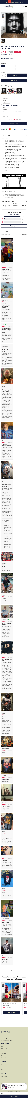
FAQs (2, 1055)
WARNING (3, 1085)
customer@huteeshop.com (7, 1040)
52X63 (4, 63)
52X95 (13, 66)
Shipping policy (4, 1080)
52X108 (18, 66)
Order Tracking (4, 1048)
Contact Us (3, 1057)
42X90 (8, 68)
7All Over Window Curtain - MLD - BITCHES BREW (10, 1004)
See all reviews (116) (14, 214)
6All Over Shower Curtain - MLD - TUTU (12, 112)
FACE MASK (3, 1053)
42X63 (23, 66)
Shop (2, 1046)
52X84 (8, 66)
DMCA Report (11, 1091)
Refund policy (4, 1083)
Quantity (3, 72)
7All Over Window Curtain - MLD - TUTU (12, 97)
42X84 (3, 68)
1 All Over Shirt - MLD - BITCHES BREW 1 (12, 105)
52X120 (13, 68)
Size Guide (3, 1051)
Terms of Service (4, 1078)
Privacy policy (4, 1076)
